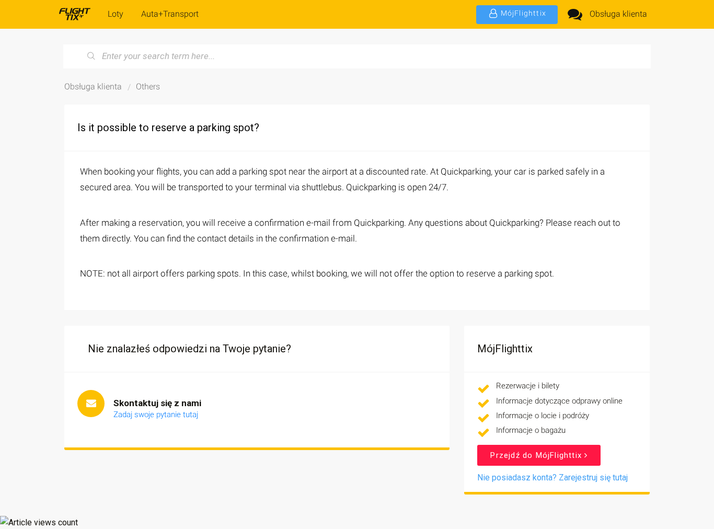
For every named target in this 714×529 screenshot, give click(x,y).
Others (148, 86)
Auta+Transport (170, 14)
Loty (115, 14)
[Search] (91, 56)
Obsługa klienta (618, 14)
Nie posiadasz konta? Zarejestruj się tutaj (552, 477)
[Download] (337, 126)
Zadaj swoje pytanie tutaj (155, 414)
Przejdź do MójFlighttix (537, 455)
